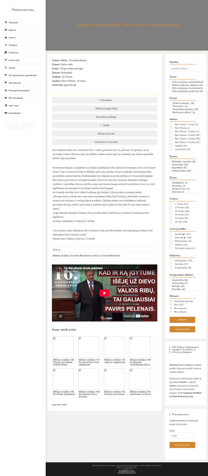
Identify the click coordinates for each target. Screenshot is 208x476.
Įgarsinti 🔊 (70, 84)
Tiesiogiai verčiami (185, 248)
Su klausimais (183, 260)
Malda (105, 125)
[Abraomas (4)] (186, 185)
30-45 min (182, 214)
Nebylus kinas (183, 241)
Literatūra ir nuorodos (106, 141)
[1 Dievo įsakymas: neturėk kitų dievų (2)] (186, 81)
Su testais (181, 264)
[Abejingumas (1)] (186, 182)
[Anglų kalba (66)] (186, 279)
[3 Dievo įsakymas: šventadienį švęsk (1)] (186, 88)
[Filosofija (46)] (186, 289)
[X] (7, 126)
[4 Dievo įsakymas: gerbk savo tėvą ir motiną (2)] (186, 91)
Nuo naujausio (180, 308)
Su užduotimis (183, 267)
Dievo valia (67, 64)
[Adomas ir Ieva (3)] (186, 188)
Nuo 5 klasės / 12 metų (187, 135)
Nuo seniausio (180, 311)
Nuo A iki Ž (179, 304)
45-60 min (181, 218)
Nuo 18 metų (182, 128)
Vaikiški (181, 145)
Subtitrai (181, 244)
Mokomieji (66, 72)
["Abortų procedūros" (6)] (186, 112)
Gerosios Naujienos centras (84, 255)
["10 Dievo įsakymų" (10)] (186, 103)
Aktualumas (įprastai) (183, 301)
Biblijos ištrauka (106, 133)
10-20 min (182, 207)
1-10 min (181, 204)
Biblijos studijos (61, 255)
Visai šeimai (183, 149)
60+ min (181, 221)
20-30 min (67, 76)
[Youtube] (27, 126)
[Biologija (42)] (186, 286)
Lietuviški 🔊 (183, 237)
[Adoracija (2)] (186, 191)
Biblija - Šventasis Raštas (74, 60)
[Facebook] (14, 126)
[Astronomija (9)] (186, 283)
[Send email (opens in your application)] (33, 125)
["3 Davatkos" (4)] (186, 106)
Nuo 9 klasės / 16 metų (74, 80)
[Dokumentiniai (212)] (186, 170)
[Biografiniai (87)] (186, 167)
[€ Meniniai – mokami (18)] (186, 161)
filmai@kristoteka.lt (127, 471)
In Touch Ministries (110, 255)
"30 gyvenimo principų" (72, 68)
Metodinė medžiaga (106, 116)
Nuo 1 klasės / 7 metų (186, 124)
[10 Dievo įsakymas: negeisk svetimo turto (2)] (186, 85)
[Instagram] (20, 126)
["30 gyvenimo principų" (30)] (186, 109)
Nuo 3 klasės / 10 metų (187, 131)
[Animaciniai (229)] (186, 164)
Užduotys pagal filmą (106, 108)
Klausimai (106, 100)
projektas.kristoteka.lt (127, 473)
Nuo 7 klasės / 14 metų (187, 138)
